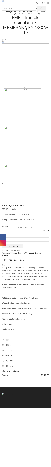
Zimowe (38, 253)
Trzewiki (30, 12)
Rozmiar (5, 226)
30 (48, 375)
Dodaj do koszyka (12, 246)
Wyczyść (45, 230)
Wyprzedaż (29, 253)
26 (42, 375)
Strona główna (10, 12)
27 (45, 375)
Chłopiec (21, 12)
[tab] (6, 256)
